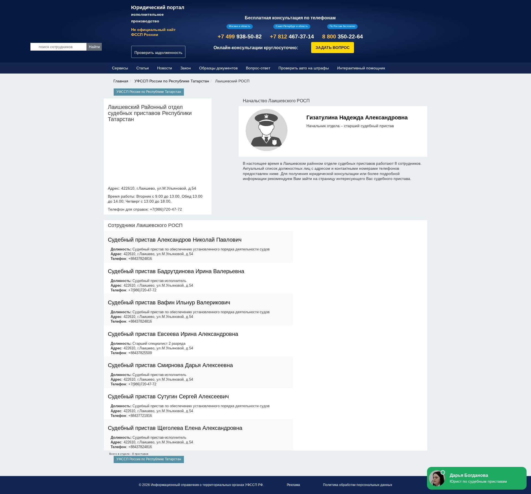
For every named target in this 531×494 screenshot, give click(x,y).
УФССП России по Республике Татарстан (171, 81)
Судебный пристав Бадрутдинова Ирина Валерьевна (176, 271)
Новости (164, 68)
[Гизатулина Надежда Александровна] (267, 131)
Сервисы (120, 68)
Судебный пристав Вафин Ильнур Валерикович (169, 302)
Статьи (142, 68)
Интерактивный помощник (361, 68)
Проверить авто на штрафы (303, 68)
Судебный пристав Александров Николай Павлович (174, 240)
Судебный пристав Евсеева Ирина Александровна (173, 334)
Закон (185, 68)
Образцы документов (218, 68)
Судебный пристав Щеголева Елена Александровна (175, 428)
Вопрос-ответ (258, 68)
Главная (120, 81)
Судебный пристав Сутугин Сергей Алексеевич (168, 396)
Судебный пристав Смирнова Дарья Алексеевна (170, 365)
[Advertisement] (360, 258)
